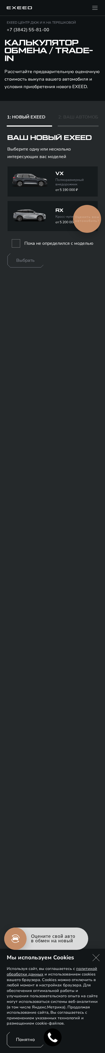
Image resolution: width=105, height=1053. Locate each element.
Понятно (25, 1040)
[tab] (29, 118)
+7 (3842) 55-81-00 (28, 30)
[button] (96, 957)
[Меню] (95, 7)
